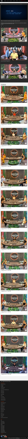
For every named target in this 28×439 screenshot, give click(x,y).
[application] (14, 219)
